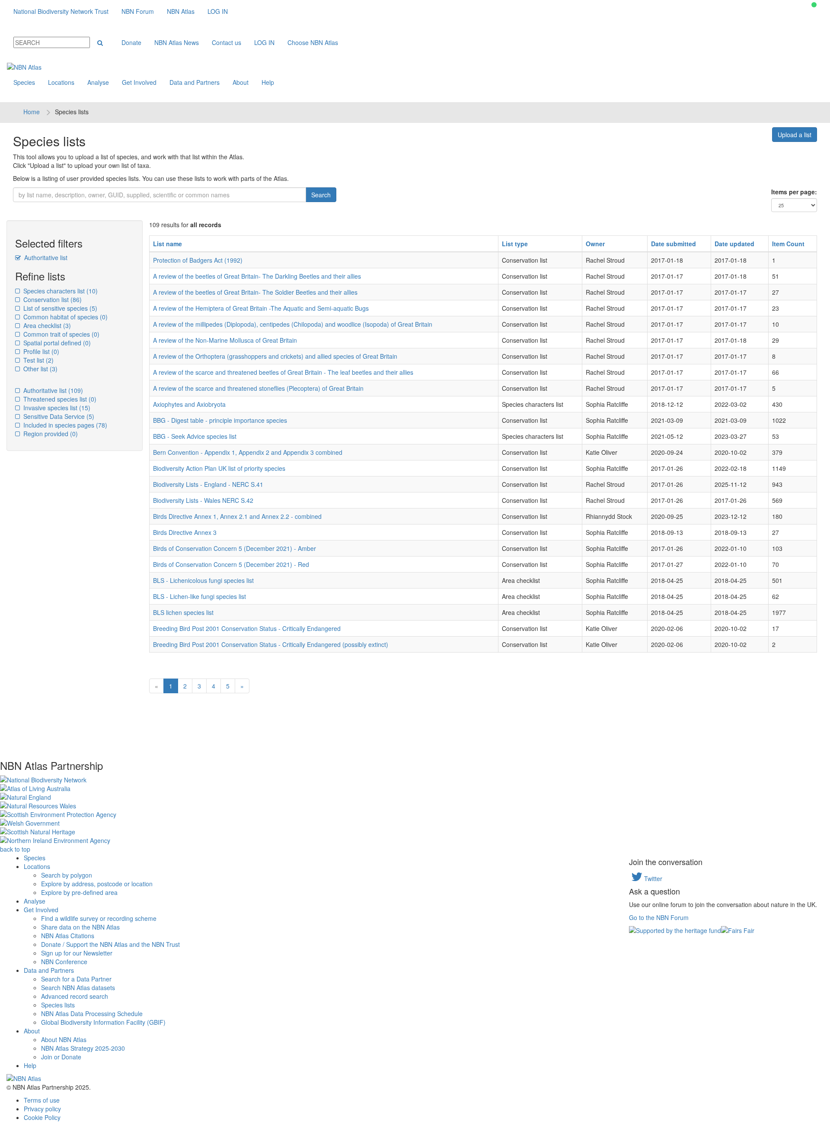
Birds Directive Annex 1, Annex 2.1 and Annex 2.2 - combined (237, 516)
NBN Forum (137, 11)
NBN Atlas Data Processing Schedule (92, 1013)
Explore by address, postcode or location (97, 883)
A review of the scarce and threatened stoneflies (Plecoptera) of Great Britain (258, 388)
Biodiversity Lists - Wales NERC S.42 (203, 500)
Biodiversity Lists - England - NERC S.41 (208, 484)
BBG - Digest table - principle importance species (220, 420)
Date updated (734, 243)
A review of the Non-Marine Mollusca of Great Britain (225, 340)
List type (515, 243)
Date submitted (673, 243)
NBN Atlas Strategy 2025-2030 (83, 1048)
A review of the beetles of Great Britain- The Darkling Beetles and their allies (257, 276)
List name (167, 243)
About (241, 82)
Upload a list (794, 134)
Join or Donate (61, 1056)
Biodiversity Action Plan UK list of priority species (219, 468)
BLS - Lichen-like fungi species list (199, 596)
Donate (131, 42)
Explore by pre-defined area (79, 892)
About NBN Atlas (63, 1039)
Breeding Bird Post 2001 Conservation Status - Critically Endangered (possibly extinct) (270, 644)
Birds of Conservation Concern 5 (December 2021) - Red (231, 564)
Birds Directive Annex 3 (185, 532)
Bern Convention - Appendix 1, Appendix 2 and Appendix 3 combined (247, 452)
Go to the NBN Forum (659, 917)
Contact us (226, 42)
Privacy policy (42, 1108)
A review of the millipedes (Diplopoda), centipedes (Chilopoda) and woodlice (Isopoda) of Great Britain (292, 324)
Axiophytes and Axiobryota (189, 404)
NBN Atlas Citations (67, 935)
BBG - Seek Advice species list (194, 436)
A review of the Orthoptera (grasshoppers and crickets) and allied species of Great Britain (275, 356)
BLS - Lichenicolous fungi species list (203, 580)
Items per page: (794, 191)
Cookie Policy (42, 1117)
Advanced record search (74, 996)
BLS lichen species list (183, 612)
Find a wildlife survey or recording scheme (98, 918)
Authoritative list (44, 257)
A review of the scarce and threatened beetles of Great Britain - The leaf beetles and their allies (283, 372)
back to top (15, 849)
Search (321, 194)
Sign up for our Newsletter (76, 953)
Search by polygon (66, 875)
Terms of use (42, 1100)
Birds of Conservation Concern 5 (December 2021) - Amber (234, 548)
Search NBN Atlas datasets (78, 987)
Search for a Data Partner (76, 979)
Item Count (788, 243)
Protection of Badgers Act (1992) (198, 260)
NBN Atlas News (176, 42)
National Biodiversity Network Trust (61, 11)
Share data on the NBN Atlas (80, 927)
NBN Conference (64, 961)
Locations (61, 82)
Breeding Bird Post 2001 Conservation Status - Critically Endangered (247, 628)
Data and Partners (194, 82)
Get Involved (139, 82)
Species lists (58, 1005)
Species (24, 82)
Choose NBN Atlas (312, 42)
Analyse (98, 82)
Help (268, 82)
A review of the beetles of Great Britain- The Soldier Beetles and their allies (255, 292)
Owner (595, 243)
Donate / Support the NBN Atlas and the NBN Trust (110, 944)
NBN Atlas (181, 11)
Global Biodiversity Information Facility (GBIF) (103, 1022)
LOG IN (218, 11)
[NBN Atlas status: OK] (814, 4)
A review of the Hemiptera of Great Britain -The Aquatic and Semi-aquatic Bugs (261, 308)
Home (31, 111)
